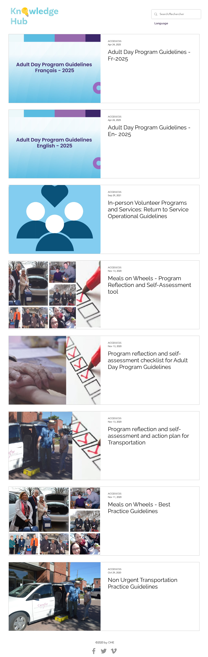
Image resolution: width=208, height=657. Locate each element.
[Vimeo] (114, 651)
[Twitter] (104, 651)
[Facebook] (94, 651)
